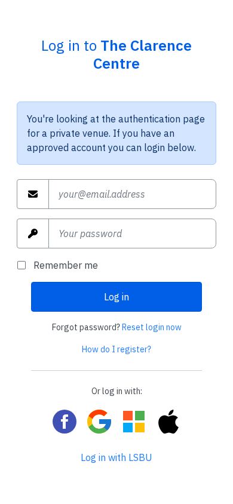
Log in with (116, 457)
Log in (116, 297)
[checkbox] (25, 265)
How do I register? (116, 349)
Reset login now (152, 327)
